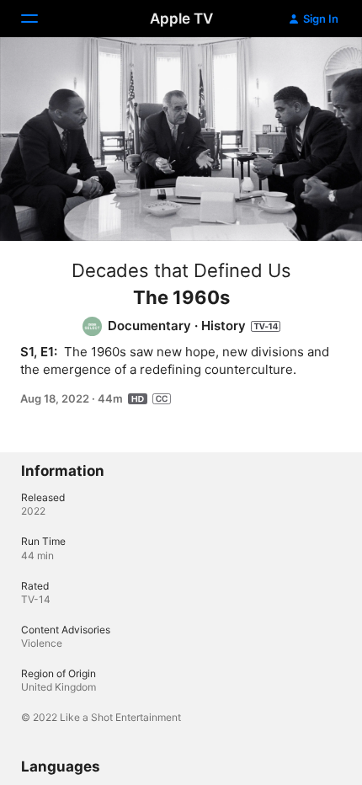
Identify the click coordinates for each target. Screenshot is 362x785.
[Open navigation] (39, 18)
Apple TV (181, 18)
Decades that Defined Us (181, 270)
